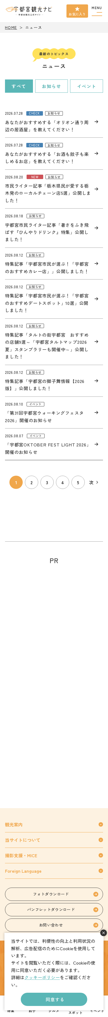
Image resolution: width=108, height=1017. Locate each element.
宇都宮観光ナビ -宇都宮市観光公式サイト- (29, 11)
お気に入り (77, 14)
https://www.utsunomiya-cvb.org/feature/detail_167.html (54, 380)
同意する (55, 999)
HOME (11, 27)
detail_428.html (54, 444)
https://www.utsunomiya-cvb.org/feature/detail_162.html (54, 298)
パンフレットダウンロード (51, 909)
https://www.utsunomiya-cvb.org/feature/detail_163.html (54, 342)
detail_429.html (54, 412)
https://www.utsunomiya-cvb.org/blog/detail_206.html (54, 228)
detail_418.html (54, 121)
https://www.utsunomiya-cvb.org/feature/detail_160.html (54, 263)
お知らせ (51, 86)
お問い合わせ (51, 925)
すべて (19, 86)
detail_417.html (54, 153)
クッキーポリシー (42, 977)
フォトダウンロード (51, 894)
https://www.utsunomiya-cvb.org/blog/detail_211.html (54, 189)
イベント (86, 86)
